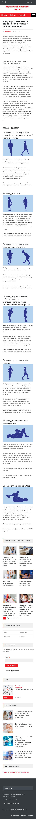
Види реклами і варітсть (11, 803)
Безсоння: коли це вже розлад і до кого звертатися (26, 583)
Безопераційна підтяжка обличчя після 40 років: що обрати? (24, 726)
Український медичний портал (18, 809)
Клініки (13, 15)
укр (28, 2)
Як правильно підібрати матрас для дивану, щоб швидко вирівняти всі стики (26, 561)
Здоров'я (8, 31)
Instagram (25, 772)
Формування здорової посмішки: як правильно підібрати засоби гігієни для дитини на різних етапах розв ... (9, 611)
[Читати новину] (9, 550)
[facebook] (2, 2)
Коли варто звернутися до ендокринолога (8, 583)
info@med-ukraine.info (10, 800)
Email (7, 657)
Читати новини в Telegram (11, 772)
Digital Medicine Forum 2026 (24, 689)
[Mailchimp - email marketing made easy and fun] (12, 671)
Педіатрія (22, 636)
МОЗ (5, 632)
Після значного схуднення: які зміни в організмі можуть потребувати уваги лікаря (9, 561)
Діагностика (23, 632)
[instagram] (5, 2)
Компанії (21, 15)
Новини (4, 15)
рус (32, 2)
